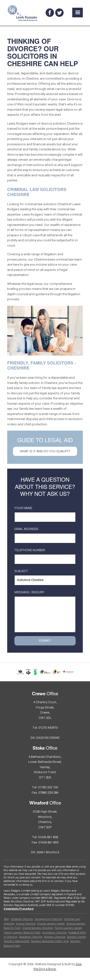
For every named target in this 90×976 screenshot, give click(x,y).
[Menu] (77, 12)
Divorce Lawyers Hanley (51, 924)
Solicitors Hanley (76, 937)
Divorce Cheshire (26, 924)
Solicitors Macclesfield (16, 941)
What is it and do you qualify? (45, 451)
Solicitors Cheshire (54, 937)
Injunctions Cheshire (54, 933)
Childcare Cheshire (22, 919)
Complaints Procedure (19, 909)
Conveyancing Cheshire (48, 919)
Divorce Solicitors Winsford (37, 928)
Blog (6, 919)
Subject (21, 571)
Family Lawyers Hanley (68, 928)
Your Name (23, 508)
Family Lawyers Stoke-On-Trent (22, 933)
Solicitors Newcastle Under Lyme (50, 941)
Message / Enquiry (29, 592)
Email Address (26, 529)
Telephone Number (29, 550)
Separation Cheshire (30, 937)
